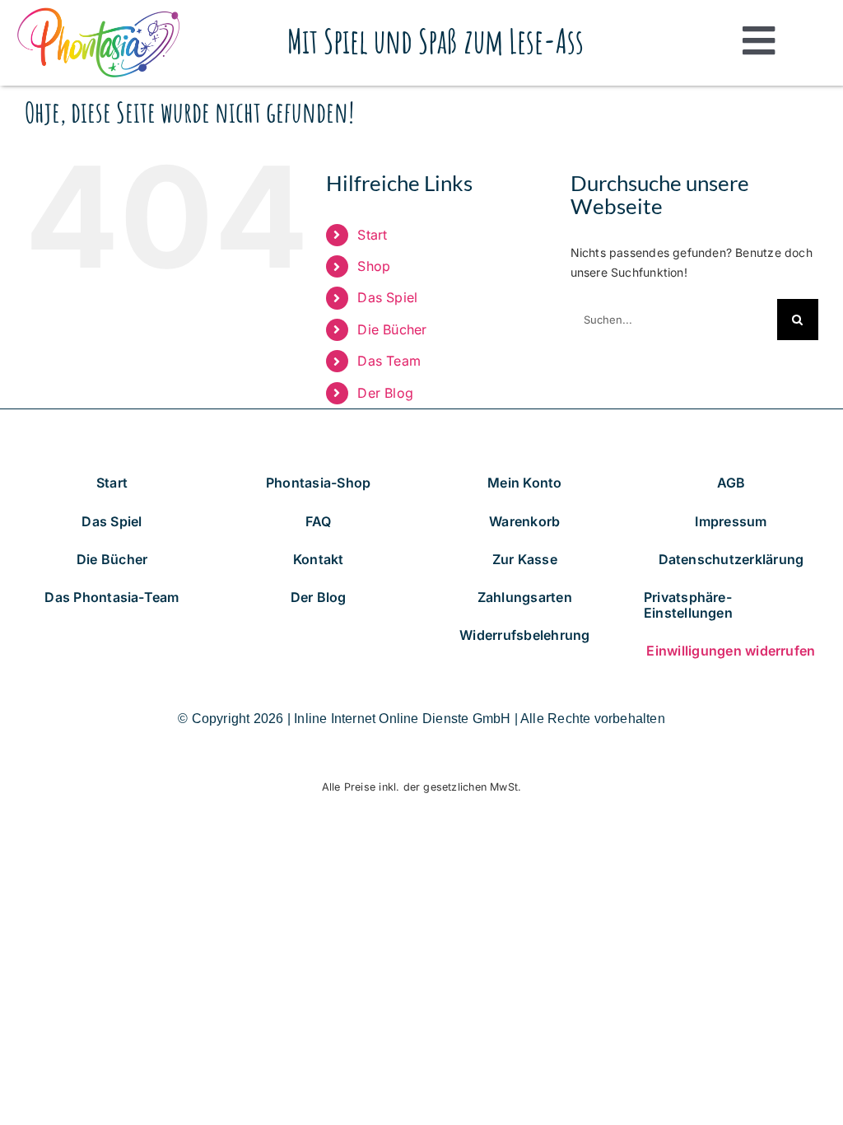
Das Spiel (387, 297)
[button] (731, 605)
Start (372, 234)
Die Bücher (391, 329)
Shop (373, 266)
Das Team (389, 360)
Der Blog (385, 393)
